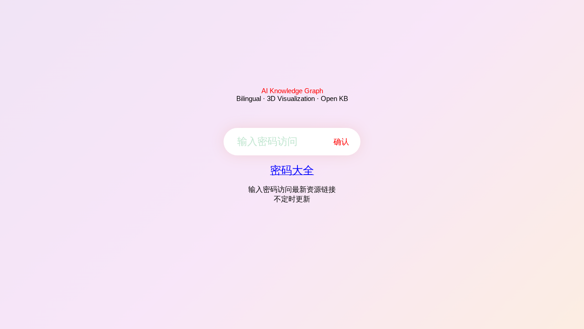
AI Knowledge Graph (292, 91)
